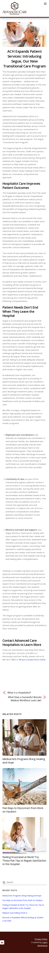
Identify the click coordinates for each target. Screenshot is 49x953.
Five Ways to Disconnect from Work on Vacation (22, 900)
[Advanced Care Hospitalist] (14, 14)
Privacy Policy (41, 939)
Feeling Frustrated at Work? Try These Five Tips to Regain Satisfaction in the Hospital (24, 860)
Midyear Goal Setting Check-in (14, 913)
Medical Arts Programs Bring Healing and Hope (21, 895)
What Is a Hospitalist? (19, 692)
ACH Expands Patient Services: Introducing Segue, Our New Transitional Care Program (24, 59)
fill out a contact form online (32, 659)
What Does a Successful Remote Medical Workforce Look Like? (25, 699)
